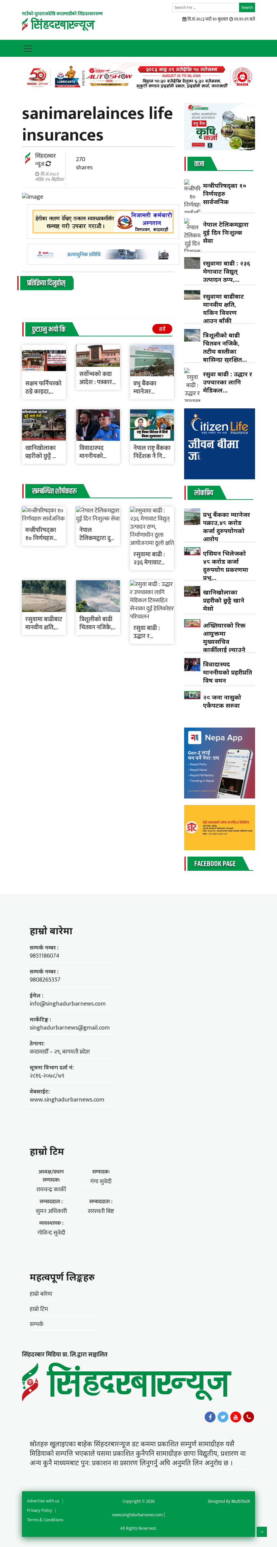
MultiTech (240, 1501)
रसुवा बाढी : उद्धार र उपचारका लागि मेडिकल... (227, 382)
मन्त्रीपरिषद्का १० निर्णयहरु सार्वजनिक (40, 538)
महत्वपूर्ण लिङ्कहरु (62, 1276)
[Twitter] (223, 1417)
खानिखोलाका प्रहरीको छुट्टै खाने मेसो (43, 456)
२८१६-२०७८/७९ (47, 1076)
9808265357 (45, 980)
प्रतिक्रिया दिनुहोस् (46, 283)
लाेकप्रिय (203, 493)
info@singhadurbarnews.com (68, 1004)
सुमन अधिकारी (51, 1211)
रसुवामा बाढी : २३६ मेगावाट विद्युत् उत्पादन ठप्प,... (226, 271)
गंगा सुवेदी (100, 1181)
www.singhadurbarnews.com (67, 1100)
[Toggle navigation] (28, 48)
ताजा (199, 164)
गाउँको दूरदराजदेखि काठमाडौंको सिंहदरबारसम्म (62, 14)
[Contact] (248, 1417)
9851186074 (44, 956)
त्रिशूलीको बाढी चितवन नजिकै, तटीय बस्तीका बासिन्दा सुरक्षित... (225, 347)
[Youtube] (235, 1417)
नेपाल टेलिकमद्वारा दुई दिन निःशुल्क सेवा (226, 232)
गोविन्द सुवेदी (51, 1233)
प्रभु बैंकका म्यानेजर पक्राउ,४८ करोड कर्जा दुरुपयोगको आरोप (226, 526)
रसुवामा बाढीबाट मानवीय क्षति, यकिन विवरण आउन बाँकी (223, 308)
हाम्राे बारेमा (51, 930)
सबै (162, 329)
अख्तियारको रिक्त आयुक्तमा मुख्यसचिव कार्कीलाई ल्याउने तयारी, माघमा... (224, 641)
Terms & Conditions (45, 1520)
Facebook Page (215, 864)
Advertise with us (43, 1501)
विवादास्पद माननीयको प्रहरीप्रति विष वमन (227, 672)
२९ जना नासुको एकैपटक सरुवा (222, 701)
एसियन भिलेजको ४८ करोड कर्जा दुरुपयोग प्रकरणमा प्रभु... (225, 565)
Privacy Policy (39, 1510)
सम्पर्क (37, 1324)
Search (247, 7)
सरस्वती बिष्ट (101, 1211)
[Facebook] (210, 1417)
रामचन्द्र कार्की (51, 1190)
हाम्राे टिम (47, 1151)
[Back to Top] (262, 1532)
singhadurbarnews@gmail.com (70, 1028)
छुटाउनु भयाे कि (49, 329)
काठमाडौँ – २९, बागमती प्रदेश (60, 1052)
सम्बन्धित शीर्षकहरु (54, 491)
